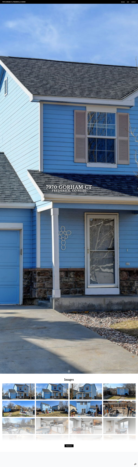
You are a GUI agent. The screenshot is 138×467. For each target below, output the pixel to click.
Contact (133, 2)
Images (123, 2)
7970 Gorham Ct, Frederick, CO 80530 (14, 2)
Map (128, 2)
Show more (69, 446)
